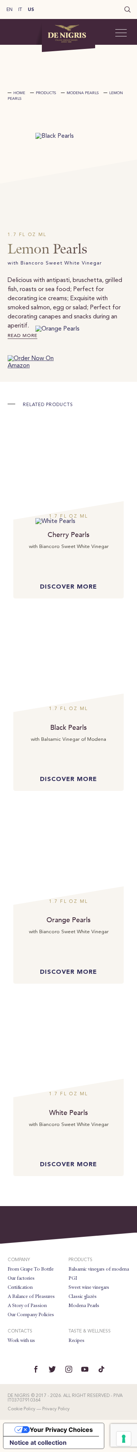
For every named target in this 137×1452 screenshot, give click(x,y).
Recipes (76, 1340)
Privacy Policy (56, 1409)
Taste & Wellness (89, 1331)
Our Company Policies (31, 1315)
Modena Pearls (83, 1305)
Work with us (21, 1340)
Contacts (20, 1331)
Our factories (21, 1278)
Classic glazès (82, 1296)
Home (19, 93)
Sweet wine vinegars (88, 1287)
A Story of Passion (27, 1305)
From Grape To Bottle (31, 1269)
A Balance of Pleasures (31, 1296)
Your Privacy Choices (61, 1429)
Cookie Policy (21, 1409)
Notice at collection (38, 1442)
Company (19, 1260)
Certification (20, 1287)
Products (80, 1260)
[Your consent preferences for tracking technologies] (123, 1439)
